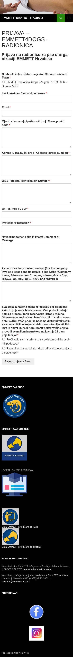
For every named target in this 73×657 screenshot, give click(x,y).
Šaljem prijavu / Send (17, 361)
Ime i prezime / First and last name (24, 93)
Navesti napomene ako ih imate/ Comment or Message (30, 239)
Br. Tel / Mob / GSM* (15, 208)
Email (6, 107)
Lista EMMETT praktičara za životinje (22, 546)
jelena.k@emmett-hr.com (37, 569)
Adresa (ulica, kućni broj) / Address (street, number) (36, 152)
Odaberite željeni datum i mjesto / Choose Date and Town (34, 76)
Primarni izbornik (69, 18)
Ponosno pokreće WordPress (15, 653)
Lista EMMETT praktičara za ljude (20, 526)
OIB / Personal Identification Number (26, 180)
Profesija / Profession (16, 222)
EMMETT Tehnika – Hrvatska (22, 18)
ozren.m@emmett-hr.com (15, 581)
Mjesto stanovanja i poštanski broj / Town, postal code (33, 123)
